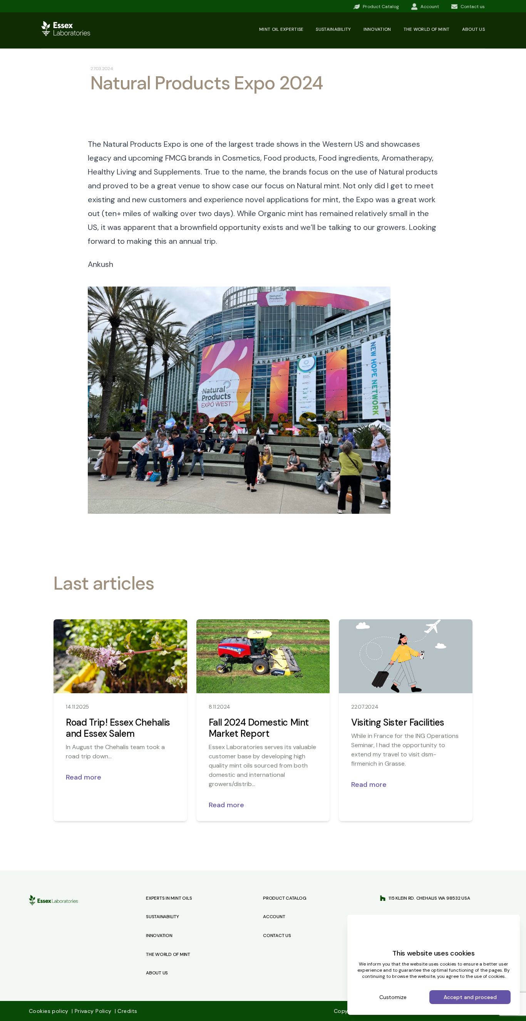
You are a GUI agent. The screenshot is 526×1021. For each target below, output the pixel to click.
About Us (157, 973)
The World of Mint (168, 954)
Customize (393, 997)
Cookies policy (49, 1011)
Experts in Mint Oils (169, 898)
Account (274, 917)
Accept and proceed (470, 997)
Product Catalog (284, 898)
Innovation (377, 29)
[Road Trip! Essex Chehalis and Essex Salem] (120, 656)
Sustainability (333, 29)
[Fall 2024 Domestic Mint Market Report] (263, 656)
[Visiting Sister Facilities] (405, 656)
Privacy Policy (92, 1011)
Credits (126, 1011)
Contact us (277, 935)
